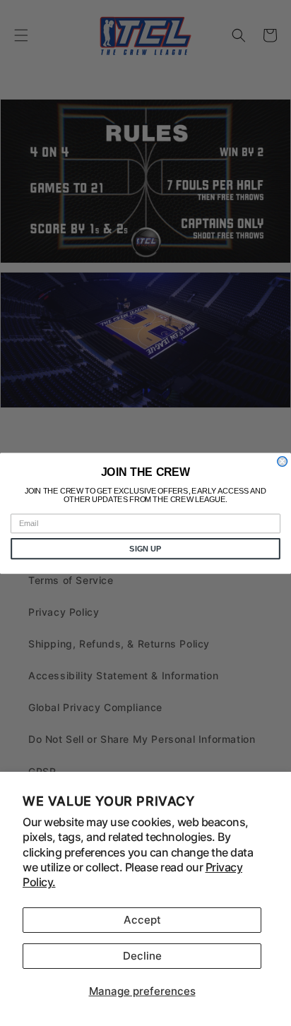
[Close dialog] (282, 461)
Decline (142, 955)
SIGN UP (145, 548)
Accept (142, 919)
